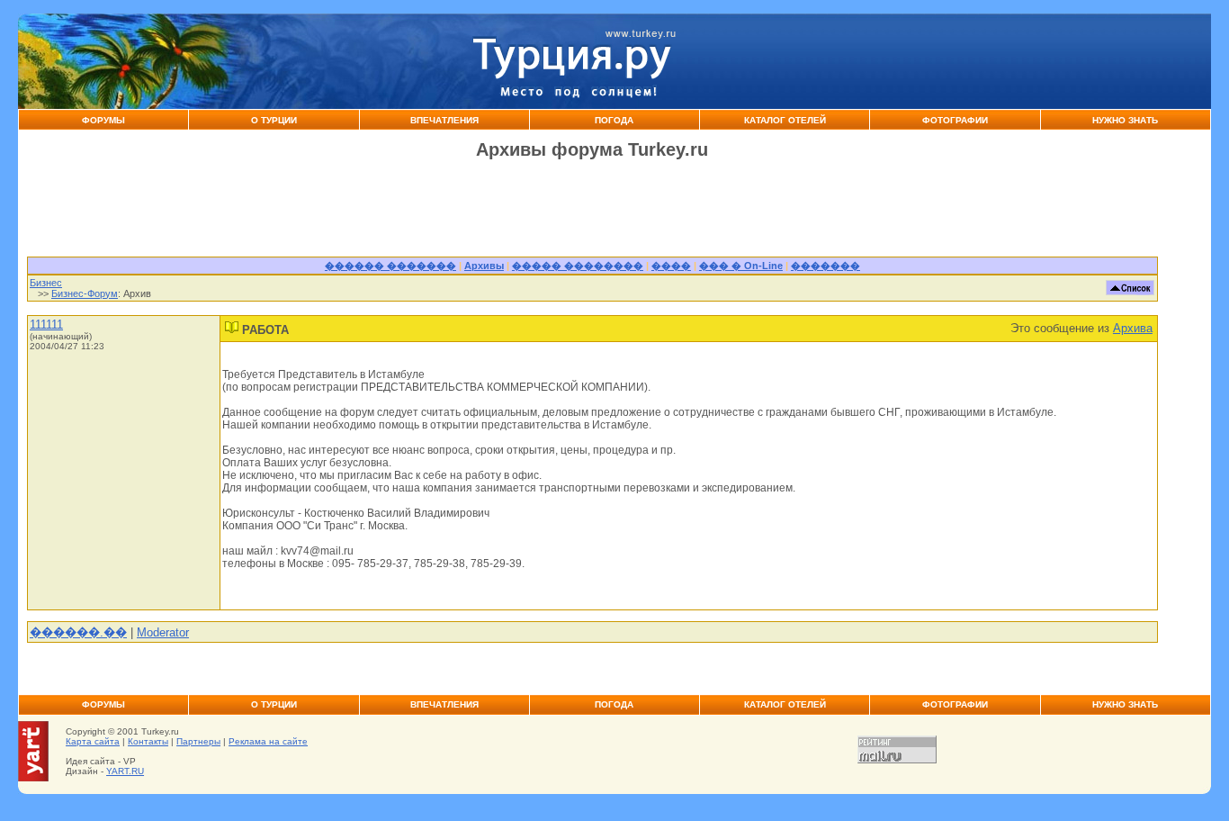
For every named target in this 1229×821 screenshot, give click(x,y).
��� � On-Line (741, 265)
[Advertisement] (946, 61)
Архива (1133, 328)
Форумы (103, 120)
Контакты (148, 741)
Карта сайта (93, 741)
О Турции (274, 120)
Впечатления (444, 120)
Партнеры (198, 741)
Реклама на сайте (268, 741)
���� (671, 265)
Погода (614, 120)
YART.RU (125, 771)
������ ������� (390, 265)
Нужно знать (1125, 120)
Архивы (484, 265)
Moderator (163, 632)
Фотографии (955, 120)
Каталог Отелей (785, 120)
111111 (46, 324)
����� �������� (577, 265)
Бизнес (46, 282)
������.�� (78, 632)
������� (825, 265)
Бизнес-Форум (84, 293)
